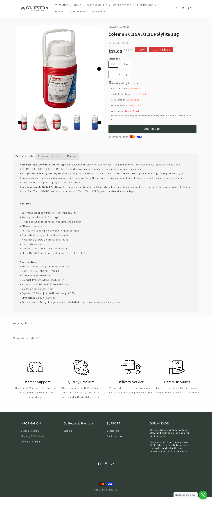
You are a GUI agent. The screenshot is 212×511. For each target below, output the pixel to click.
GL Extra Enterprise (110, 490)
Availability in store (125, 83)
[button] (62, 5)
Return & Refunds (30, 441)
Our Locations (114, 436)
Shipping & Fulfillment (33, 436)
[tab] (106, 204)
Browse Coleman (119, 27)
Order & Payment (30, 430)
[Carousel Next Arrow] (99, 69)
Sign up (68, 430)
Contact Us (113, 430)
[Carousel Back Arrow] (20, 122)
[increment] (126, 74)
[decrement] (112, 74)
